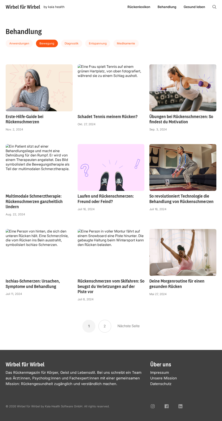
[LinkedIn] (180, 406)
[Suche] (214, 7)
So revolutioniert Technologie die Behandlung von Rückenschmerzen (181, 198)
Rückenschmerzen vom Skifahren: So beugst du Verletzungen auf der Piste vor (111, 286)
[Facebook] (166, 406)
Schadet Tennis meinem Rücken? (107, 116)
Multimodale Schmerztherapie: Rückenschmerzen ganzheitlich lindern (34, 201)
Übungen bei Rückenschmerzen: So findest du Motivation (181, 119)
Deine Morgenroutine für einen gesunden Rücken (176, 283)
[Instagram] (152, 406)
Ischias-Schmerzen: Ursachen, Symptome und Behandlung (33, 283)
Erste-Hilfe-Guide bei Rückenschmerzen (24, 119)
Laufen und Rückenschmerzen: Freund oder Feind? (106, 198)
